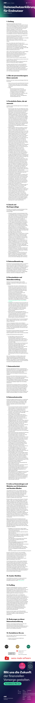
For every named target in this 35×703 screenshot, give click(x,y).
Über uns (8, 3)
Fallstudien (24, 696)
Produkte (12, 3)
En (28, 2)
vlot (18, 690)
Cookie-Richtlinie (21, 580)
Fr (29, 2)
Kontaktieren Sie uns (12, 684)
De (26, 2)
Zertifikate (29, 699)
